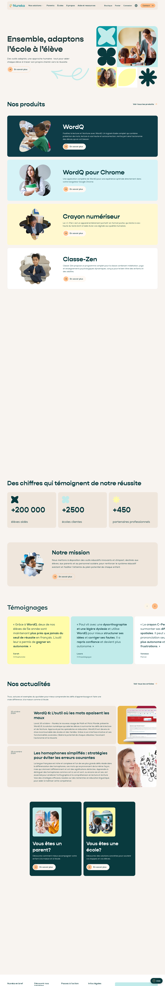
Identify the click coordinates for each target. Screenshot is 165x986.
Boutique (108, 5)
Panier (117, 5)
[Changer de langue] (136, 5)
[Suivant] (155, 606)
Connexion (127, 5)
